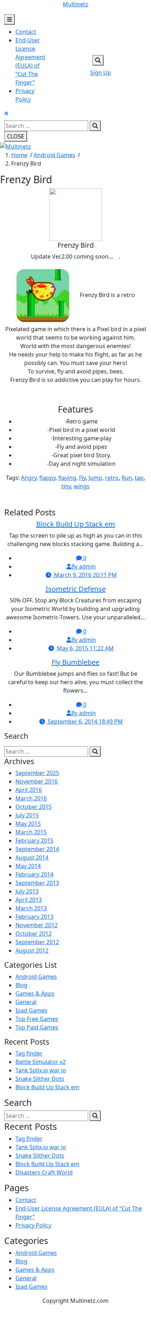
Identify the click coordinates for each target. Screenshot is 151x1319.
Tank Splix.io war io (40, 1070)
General (26, 1002)
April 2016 (28, 790)
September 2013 (37, 883)
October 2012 (33, 933)
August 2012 (31, 950)
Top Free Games (36, 1019)
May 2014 (28, 866)
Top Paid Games (36, 1027)
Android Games (54, 155)
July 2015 (27, 815)
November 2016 (36, 781)
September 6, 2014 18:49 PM (84, 721)
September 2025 (37, 773)
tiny (66, 486)
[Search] (95, 125)
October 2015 (33, 807)
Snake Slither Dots (39, 1079)
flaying (67, 478)
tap (139, 478)
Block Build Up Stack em (75, 524)
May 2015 (28, 824)
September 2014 (37, 849)
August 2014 (31, 857)
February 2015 (34, 840)
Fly (82, 478)
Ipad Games (31, 1010)
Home (19, 155)
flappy (47, 478)
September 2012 (37, 942)
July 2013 (27, 891)
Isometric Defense (76, 589)
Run (127, 478)
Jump (95, 478)
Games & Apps (34, 993)
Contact (25, 32)
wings (82, 486)
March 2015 (31, 832)
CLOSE (15, 136)
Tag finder (28, 1053)
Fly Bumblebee (75, 662)
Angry (29, 478)
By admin (83, 566)
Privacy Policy (33, 1225)
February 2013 (34, 917)
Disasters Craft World (44, 1172)
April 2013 (28, 900)
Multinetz (75, 4)
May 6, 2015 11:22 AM (84, 648)
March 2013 (31, 908)
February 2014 (34, 874)
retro (112, 478)
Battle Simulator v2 (40, 1062)
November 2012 (36, 925)
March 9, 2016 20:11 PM (85, 575)
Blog (21, 985)
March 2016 (31, 798)
